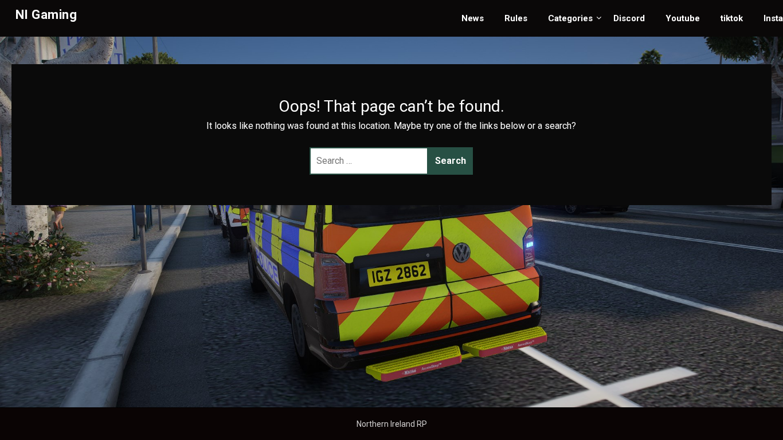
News (472, 18)
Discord (629, 18)
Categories (570, 18)
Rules (515, 18)
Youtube (682, 18)
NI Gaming (46, 14)
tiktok (732, 18)
